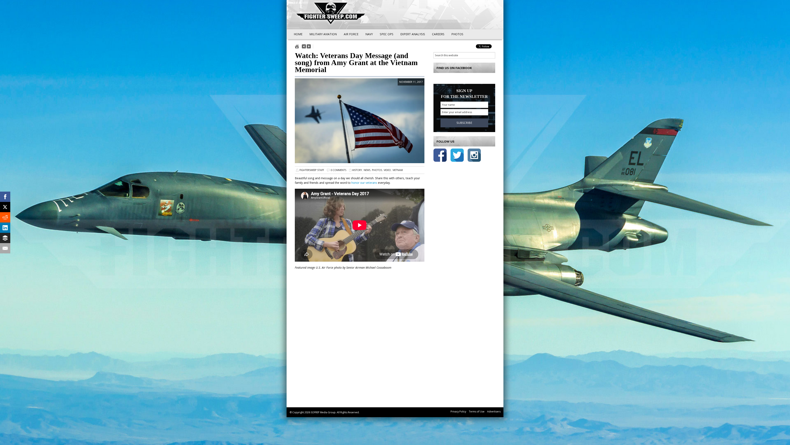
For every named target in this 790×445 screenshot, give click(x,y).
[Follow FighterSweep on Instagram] (474, 156)
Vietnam (398, 170)
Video (387, 170)
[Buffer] (5, 238)
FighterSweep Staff (312, 170)
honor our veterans (364, 183)
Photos (377, 170)
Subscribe (464, 123)
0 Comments (338, 170)
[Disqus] (359, 341)
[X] (5, 207)
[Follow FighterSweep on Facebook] (440, 156)
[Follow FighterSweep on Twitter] (457, 156)
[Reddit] (5, 217)
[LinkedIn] (5, 227)
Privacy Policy (458, 411)
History (357, 170)
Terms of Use (476, 411)
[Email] (5, 248)
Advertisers (494, 411)
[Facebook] (5, 197)
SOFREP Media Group (323, 412)
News (367, 170)
